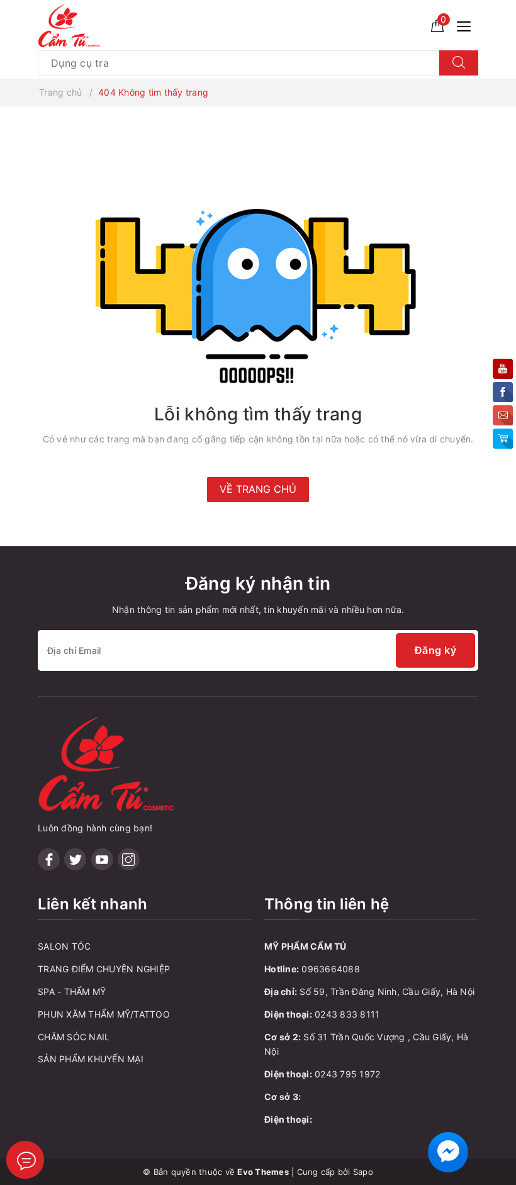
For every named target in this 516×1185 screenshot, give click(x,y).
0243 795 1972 (347, 1074)
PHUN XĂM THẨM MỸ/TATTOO (104, 1014)
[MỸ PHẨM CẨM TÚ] (69, 24)
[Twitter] (75, 859)
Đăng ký (436, 650)
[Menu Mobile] (467, 25)
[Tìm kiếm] (458, 63)
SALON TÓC (64, 946)
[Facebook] (49, 859)
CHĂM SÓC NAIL (73, 1036)
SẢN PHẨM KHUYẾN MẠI (90, 1058)
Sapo (363, 1172)
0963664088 (330, 968)
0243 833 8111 (347, 1014)
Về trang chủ (258, 489)
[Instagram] (129, 859)
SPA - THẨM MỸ (72, 991)
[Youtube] (102, 859)
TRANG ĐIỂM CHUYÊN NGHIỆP (104, 968)
